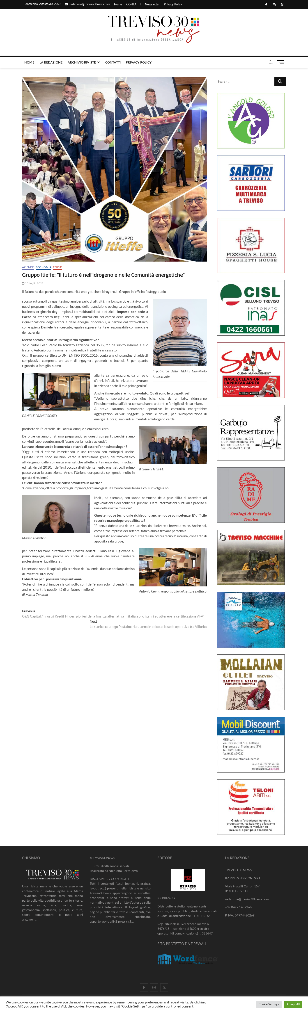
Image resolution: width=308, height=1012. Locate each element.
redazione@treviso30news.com (89, 4)
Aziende (28, 267)
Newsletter (152, 4)
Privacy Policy (173, 4)
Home (118, 4)
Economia (43, 267)
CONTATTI (133, 4)
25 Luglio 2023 (34, 283)
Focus (57, 267)
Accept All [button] (293, 1004)
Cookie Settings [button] (269, 1004)
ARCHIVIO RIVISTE (82, 62)
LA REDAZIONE (50, 62)
